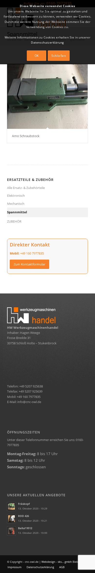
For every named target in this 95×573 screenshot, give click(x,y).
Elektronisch (16, 195)
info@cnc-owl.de (29, 402)
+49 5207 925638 (31, 386)
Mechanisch (15, 203)
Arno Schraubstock (25, 136)
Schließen (58, 56)
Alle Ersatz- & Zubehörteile (26, 188)
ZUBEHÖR (14, 221)
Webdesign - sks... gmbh (56, 562)
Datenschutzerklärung (47, 42)
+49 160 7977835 (32, 253)
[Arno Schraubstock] (47, 96)
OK (37, 56)
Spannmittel (17, 212)
